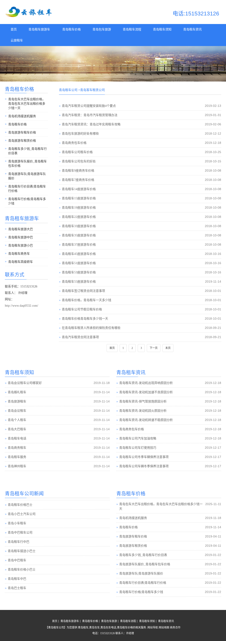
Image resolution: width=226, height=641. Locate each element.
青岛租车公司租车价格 (77, 152)
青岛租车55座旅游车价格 (79, 281)
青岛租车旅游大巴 (20, 229)
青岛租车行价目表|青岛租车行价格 (27, 189)
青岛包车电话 (108, 627)
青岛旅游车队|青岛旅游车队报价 (27, 176)
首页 (14, 29)
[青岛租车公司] (29, 16)
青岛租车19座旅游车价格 (79, 207)
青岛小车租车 (17, 523)
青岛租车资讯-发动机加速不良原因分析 (146, 392)
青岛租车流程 (132, 29)
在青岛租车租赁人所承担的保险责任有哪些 (91, 328)
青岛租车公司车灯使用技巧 (137, 447)
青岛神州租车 (17, 466)
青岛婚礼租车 (17, 392)
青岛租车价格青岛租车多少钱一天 (85, 318)
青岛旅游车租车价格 (22, 132)
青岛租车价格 (71, 29)
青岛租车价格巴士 (20, 504)
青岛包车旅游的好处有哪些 (80, 133)
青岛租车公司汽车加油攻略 (137, 438)
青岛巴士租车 (17, 588)
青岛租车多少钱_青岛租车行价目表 (27, 151)
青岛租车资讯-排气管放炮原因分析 (143, 401)
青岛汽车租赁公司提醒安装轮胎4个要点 (89, 105)
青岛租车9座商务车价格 (78, 170)
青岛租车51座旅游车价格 (79, 263)
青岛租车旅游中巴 (20, 237)
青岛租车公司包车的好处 (79, 161)
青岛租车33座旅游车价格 (79, 226)
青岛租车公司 (68, 90)
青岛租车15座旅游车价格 (79, 198)
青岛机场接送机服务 (22, 116)
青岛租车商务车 (19, 253)
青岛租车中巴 (17, 578)
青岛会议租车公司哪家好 (25, 383)
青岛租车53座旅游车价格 (79, 272)
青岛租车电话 (17, 438)
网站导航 (152, 627)
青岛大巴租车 (17, 429)
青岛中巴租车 (17, 560)
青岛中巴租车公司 (20, 532)
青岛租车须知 (162, 29)
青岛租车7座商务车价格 (78, 180)
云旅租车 (17, 40)
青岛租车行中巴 (18, 541)
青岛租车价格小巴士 (22, 569)
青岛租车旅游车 (39, 29)
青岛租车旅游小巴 (20, 245)
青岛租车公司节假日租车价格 (82, 309)
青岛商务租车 (17, 447)
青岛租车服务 (17, 457)
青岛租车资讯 (192, 29)
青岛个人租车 (17, 420)
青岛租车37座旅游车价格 (79, 244)
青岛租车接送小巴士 (22, 551)
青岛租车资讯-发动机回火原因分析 (143, 410)
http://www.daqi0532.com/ (21, 305)
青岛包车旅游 (101, 29)
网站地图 (164, 627)
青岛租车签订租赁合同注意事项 (83, 291)
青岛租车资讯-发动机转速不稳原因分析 (146, 420)
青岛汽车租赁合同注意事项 (80, 337)
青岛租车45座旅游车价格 (79, 254)
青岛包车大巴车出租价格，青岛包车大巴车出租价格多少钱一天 (26, 104)
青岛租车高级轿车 (20, 261)
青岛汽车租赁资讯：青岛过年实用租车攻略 (91, 124)
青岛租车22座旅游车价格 (79, 217)
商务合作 (175, 627)
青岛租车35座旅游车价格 (79, 235)
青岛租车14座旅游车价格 (79, 189)
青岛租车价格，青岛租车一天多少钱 (86, 300)
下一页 (154, 348)
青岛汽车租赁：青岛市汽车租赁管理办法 (89, 115)
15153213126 (107, 633)
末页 (168, 348)
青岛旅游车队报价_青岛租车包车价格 (27, 163)
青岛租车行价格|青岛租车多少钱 (27, 201)
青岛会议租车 (17, 410)
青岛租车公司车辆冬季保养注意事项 (144, 466)
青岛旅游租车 (17, 401)
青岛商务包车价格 (74, 143)
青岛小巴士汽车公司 (22, 514)
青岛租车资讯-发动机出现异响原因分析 (146, 383)
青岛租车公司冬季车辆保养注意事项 (144, 457)
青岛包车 (94, 627)
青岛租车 (83, 627)
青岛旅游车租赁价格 (22, 140)
